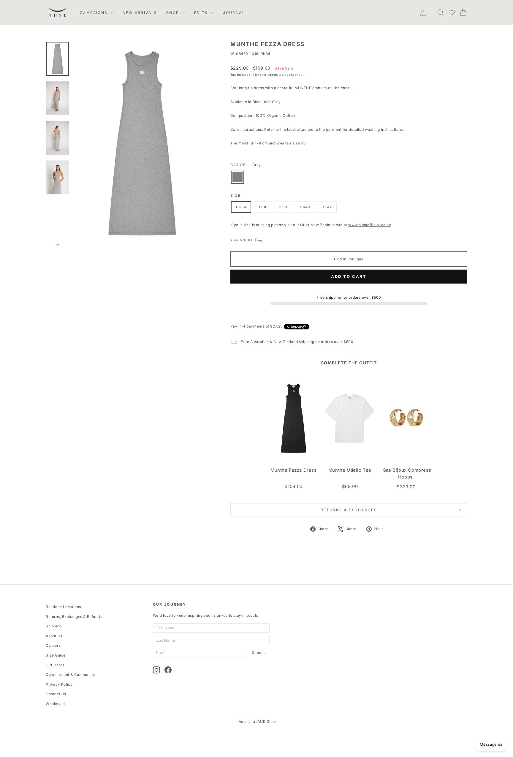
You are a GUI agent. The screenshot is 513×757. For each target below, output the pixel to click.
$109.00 (294, 486)
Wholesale (55, 703)
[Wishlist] (451, 12)
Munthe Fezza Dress (293, 470)
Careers (53, 645)
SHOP (173, 12)
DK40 (305, 207)
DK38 (284, 207)
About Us (54, 636)
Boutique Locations (63, 607)
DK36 (262, 207)
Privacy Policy (59, 684)
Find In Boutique (349, 259)
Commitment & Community (70, 674)
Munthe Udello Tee (349, 470)
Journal (234, 12)
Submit (258, 652)
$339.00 (406, 487)
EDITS (202, 12)
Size (235, 195)
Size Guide (56, 655)
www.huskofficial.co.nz (369, 225)
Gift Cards (55, 665)
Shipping (259, 74)
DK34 (241, 207)
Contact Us (56, 694)
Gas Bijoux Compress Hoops (407, 474)
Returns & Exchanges (349, 510)
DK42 (327, 207)
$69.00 (350, 486)
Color (245, 165)
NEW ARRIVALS (140, 12)
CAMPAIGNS (94, 12)
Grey (237, 177)
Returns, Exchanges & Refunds (74, 616)
